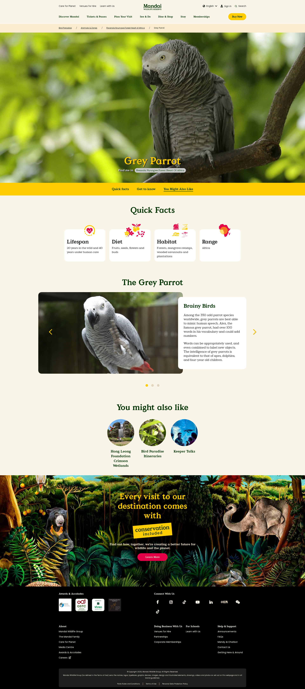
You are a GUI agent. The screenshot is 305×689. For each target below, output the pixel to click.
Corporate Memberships (167, 642)
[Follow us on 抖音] (157, 611)
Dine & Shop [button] (165, 16)
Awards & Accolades (70, 652)
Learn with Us (107, 6)
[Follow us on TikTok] (184, 602)
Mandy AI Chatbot (228, 642)
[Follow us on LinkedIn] (210, 602)
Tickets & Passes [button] (97, 16)
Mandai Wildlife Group (71, 631)
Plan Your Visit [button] (123, 16)
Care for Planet (67, 6)
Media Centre (66, 647)
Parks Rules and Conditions (128, 684)
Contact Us (224, 647)
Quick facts (120, 189)
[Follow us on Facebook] (157, 602)
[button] (210, 6)
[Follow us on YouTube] (197, 602)
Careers (64, 657)
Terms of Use (102, 675)
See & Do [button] (145, 16)
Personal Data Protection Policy (175, 684)
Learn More (153, 557)
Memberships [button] (201, 16)
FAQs (220, 636)
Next (254, 334)
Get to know (146, 189)
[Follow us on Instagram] (170, 602)
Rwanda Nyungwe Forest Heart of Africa (160, 170)
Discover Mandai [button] (69, 16)
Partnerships (161, 636)
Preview (50, 334)
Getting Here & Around (230, 652)
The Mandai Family (69, 636)
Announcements (227, 631)
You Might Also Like (178, 189)
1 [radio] (147, 385)
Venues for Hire (87, 6)
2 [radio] (152, 385)
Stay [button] (183, 16)
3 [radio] (158, 385)
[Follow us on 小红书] (224, 602)
